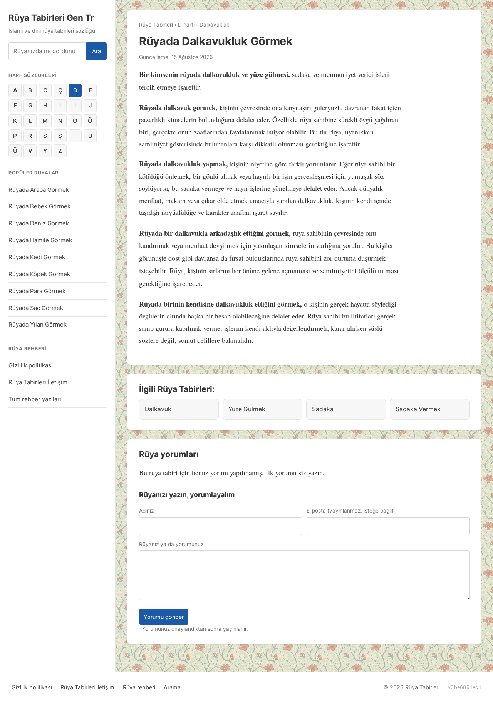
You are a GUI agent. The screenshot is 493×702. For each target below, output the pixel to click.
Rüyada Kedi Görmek (36, 257)
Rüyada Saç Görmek (35, 308)
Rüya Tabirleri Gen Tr (51, 17)
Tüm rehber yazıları (34, 399)
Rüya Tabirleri (156, 25)
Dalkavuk (158, 409)
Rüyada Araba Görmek (38, 189)
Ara (96, 51)
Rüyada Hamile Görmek (40, 240)
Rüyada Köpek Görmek (39, 274)
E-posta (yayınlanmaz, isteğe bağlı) (350, 511)
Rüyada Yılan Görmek (37, 324)
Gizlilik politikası (30, 365)
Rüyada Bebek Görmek (39, 206)
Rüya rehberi (139, 687)
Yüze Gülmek (246, 409)
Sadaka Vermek (418, 409)
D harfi (186, 25)
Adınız (146, 511)
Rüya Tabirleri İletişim (37, 382)
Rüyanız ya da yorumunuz (171, 544)
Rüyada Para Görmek (36, 291)
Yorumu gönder (164, 616)
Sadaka (323, 409)
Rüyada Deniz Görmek (38, 223)
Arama (172, 687)
